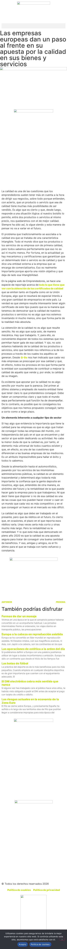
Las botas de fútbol (15, 663)
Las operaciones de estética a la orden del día (33, 649)
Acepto (22, 944)
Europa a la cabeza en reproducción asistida (32, 634)
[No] (62, 939)
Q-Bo (24, 357)
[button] (33, 25)
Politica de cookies (40, 944)
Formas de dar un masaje (19, 616)
